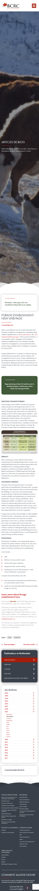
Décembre (9, 714)
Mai (7, 728)
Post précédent (9, 644)
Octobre (8, 718)
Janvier (8, 736)
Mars (7, 732)
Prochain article (29, 644)
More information (24, 334)
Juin (7, 726)
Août (7, 722)
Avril (7, 730)
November (9, 716)
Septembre (9, 720)
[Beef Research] (11, 6)
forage (9, 637)
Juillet (7, 724)
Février (8, 734)
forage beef (17, 637)
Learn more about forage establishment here (13, 595)
